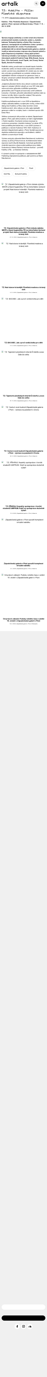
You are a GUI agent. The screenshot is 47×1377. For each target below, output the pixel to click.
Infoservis (34, 18)
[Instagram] (23, 1326)
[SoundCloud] (29, 1326)
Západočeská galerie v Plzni (20, 18)
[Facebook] (17, 1326)
